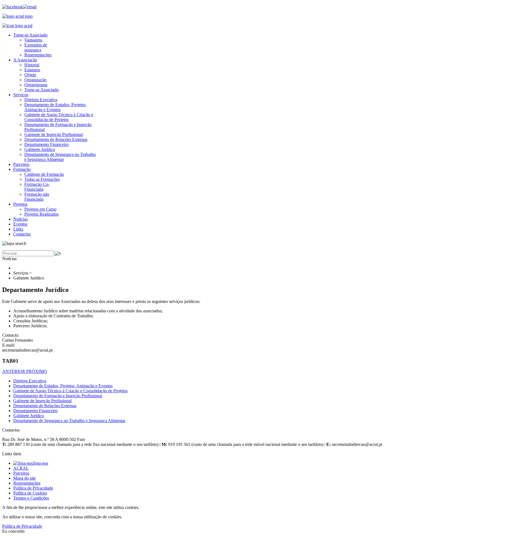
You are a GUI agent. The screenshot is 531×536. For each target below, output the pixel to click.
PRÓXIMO (36, 371)
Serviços (20, 94)
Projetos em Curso (40, 209)
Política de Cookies (30, 493)
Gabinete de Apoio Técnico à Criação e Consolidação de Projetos (58, 117)
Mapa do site (24, 478)
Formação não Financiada (36, 197)
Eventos (20, 224)
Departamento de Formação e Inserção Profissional (57, 395)
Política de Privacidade (33, 488)
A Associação (25, 59)
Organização (35, 79)
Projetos (20, 204)
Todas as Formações (42, 179)
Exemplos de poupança (35, 47)
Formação (22, 169)
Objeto (30, 74)
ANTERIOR (14, 371)
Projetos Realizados (41, 214)
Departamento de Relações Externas (55, 139)
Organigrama (35, 84)
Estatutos (32, 69)
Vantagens (33, 40)
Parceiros (21, 164)
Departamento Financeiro (46, 144)
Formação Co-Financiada (37, 187)
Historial (31, 64)
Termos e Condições (31, 498)
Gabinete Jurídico (39, 149)
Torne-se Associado (30, 35)
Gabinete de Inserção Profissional (53, 134)
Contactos (22, 234)
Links (18, 229)
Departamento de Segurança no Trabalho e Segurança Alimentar (60, 157)
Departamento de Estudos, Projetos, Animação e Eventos (55, 107)
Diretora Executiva (40, 99)
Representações (37, 55)
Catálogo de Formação (44, 174)
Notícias (20, 219)
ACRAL (21, 468)
